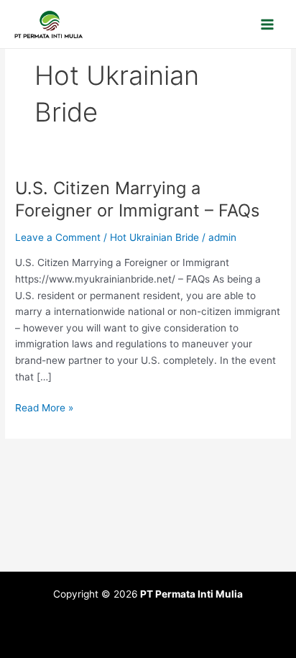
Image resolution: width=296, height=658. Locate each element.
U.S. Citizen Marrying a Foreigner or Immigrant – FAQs (137, 199)
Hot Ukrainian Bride (154, 237)
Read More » (44, 406)
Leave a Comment (58, 237)
